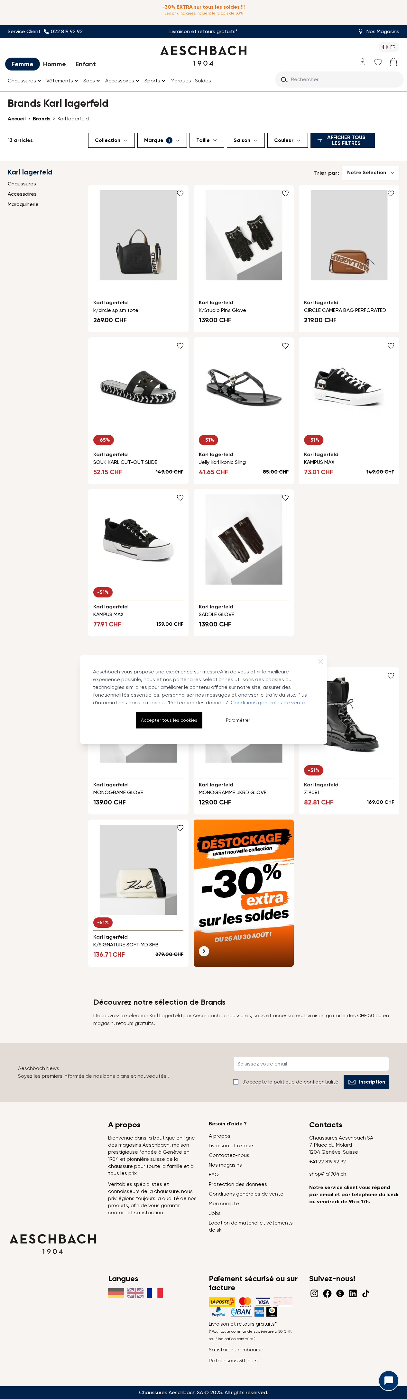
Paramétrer (238, 720)
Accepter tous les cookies (169, 720)
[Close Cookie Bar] (321, 661)
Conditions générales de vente (268, 703)
